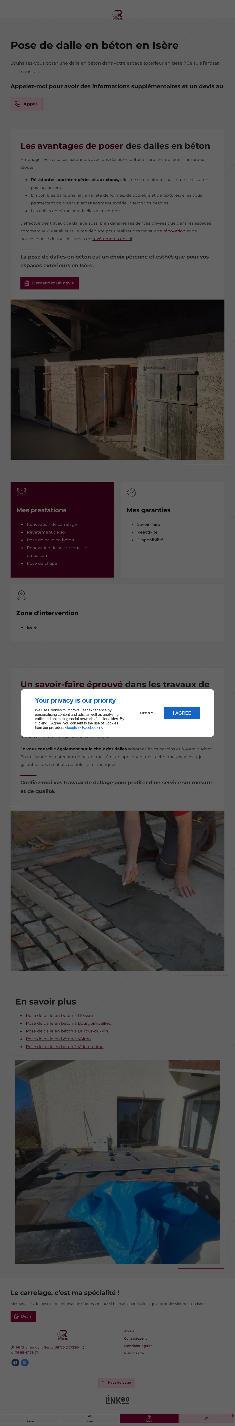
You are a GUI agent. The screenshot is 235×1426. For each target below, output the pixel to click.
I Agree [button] (182, 713)
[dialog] (117, 713)
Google (71, 728)
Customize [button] (147, 713)
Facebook (90, 728)
